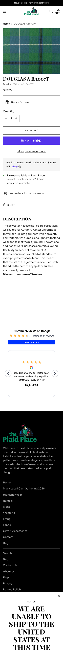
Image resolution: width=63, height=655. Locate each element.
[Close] (59, 596)
